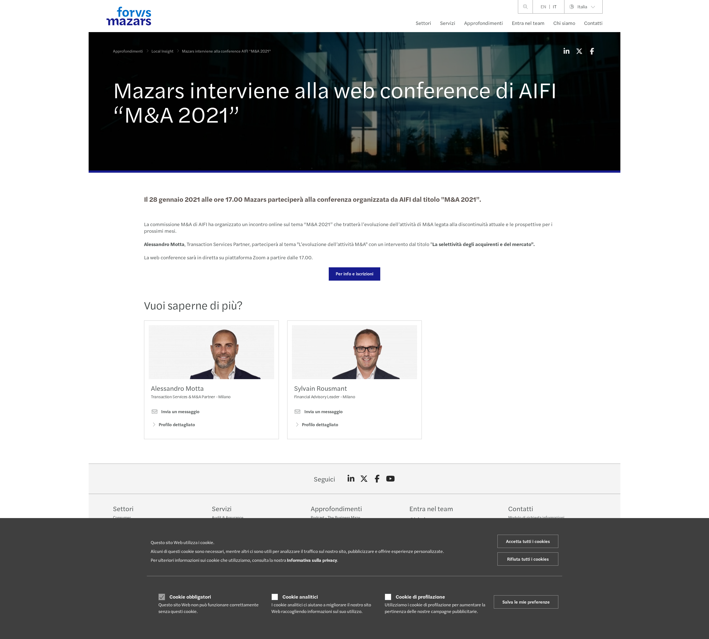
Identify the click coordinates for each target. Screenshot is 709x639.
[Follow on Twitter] (364, 479)
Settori (423, 22)
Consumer (122, 517)
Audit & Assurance (227, 517)
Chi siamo (564, 22)
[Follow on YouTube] (390, 479)
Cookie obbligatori (190, 596)
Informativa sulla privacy (312, 560)
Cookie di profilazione (420, 596)
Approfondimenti (483, 22)
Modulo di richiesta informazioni (536, 517)
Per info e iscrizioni (354, 273)
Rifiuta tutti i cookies (528, 559)
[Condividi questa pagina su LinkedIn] (566, 51)
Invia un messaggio (179, 411)
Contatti (593, 22)
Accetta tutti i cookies (528, 541)
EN (543, 6)
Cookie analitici (300, 596)
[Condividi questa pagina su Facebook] (592, 51)
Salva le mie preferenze (526, 602)
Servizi (447, 22)
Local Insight (162, 51)
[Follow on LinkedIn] (351, 479)
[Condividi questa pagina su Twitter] (579, 51)
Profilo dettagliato (177, 424)
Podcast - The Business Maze (335, 517)
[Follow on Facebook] (377, 479)
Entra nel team (528, 22)
